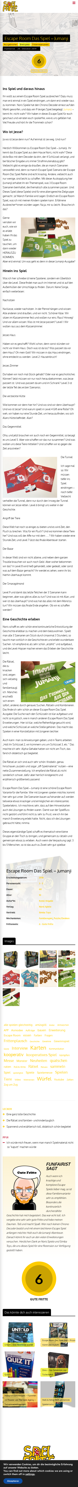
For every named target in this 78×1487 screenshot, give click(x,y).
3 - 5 (41, 883)
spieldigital (18, 1072)
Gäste (6, 1049)
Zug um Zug (11, 1084)
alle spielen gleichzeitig (18, 1025)
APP (6, 1030)
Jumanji (68, 109)
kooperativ (14, 1054)
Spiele (30, 1072)
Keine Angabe (46, 901)
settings (30, 1474)
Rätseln (44, 1067)
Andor (52, 1025)
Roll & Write (20, 1067)
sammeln (57, 1066)
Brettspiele (25, 44)
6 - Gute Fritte (46, 924)
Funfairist (10, 48)
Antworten (63, 1024)
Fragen (49, 1035)
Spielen (61, 1072)
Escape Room (12, 1035)
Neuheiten (38, 1060)
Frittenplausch (15, 1041)
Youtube (59, 1079)
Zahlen (70, 1079)
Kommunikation (56, 1048)
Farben (38, 1035)
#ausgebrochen (10, 44)
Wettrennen (29, 1079)
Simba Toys (45, 912)
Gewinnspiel (61, 1041)
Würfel (44, 1079)
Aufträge (30, 1030)
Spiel (7, 1072)
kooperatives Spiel (41, 1055)
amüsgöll (40, 1025)
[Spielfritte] (10, 10)
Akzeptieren (13, 1481)
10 (40, 895)
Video (18, 1079)
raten (7, 1067)
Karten (38, 1047)
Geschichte (35, 1041)
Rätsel (33, 1066)
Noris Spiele (45, 906)
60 (40, 889)
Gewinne (46, 1041)
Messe (9, 1060)
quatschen (58, 1060)
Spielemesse (44, 1072)
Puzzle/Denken (61, 918)
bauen (42, 1030)
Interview (20, 1048)
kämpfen (64, 1055)
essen (27, 1035)
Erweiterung (57, 1030)
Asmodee (17, 1030)
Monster (22, 1061)
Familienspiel (46, 918)
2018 (41, 877)
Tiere (8, 1079)
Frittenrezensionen (40, 44)
